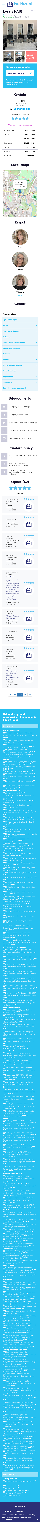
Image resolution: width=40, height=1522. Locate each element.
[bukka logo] (20, 1507)
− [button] (6, 176)
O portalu (8, 1511)
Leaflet (34, 216)
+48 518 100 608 (21, 109)
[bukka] (20, 4)
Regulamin (20, 1511)
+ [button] (6, 172)
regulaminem (7, 1520)
